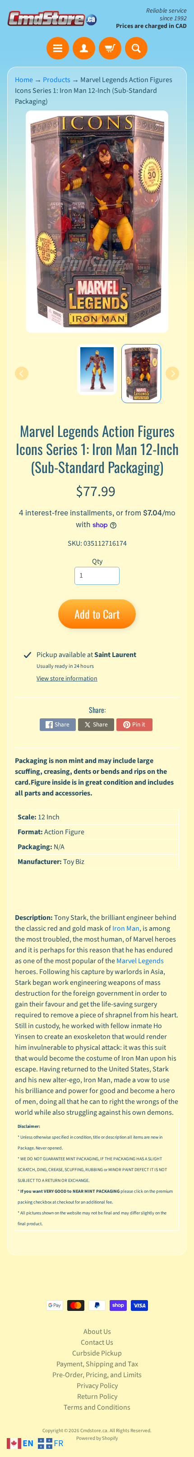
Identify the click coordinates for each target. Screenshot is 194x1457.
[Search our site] (136, 48)
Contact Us (97, 1342)
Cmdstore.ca (93, 1430)
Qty (97, 561)
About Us (97, 1332)
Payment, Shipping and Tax (97, 1364)
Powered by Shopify (97, 1438)
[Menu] (57, 48)
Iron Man (125, 928)
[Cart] (110, 48)
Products (56, 80)
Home (24, 80)
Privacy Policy (97, 1386)
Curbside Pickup (97, 1353)
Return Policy (97, 1397)
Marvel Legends (140, 961)
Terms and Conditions (97, 1407)
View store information (67, 678)
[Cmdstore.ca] (52, 18)
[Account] (84, 48)
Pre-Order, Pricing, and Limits (97, 1375)
